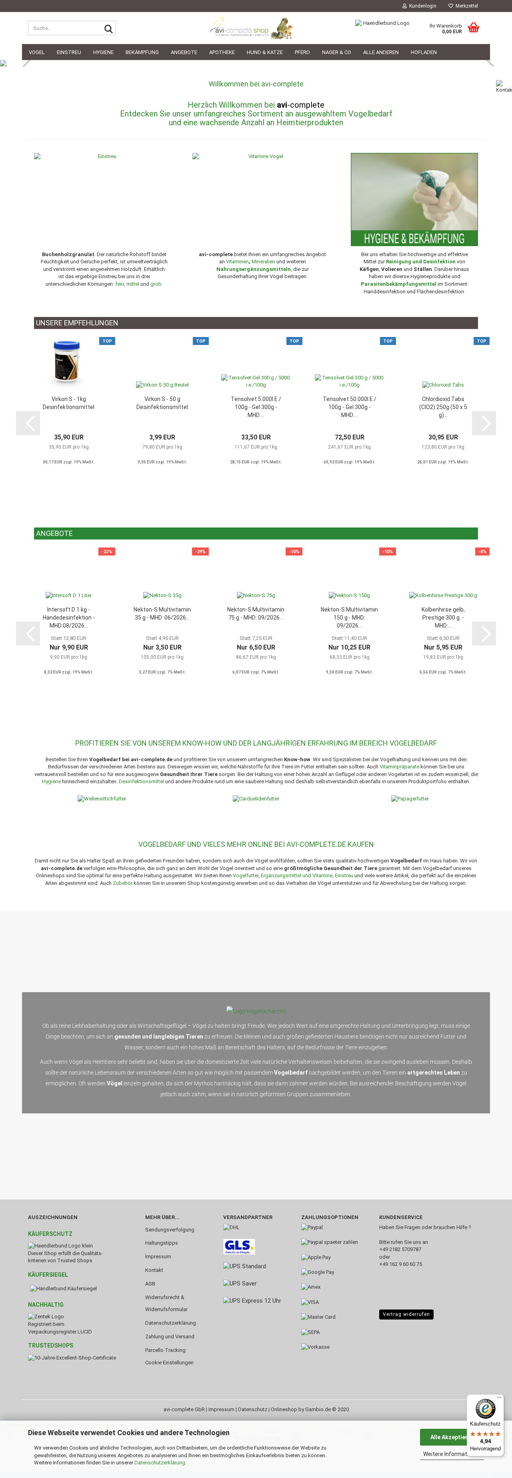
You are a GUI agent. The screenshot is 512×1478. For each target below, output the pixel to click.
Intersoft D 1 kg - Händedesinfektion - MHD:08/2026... (69, 617)
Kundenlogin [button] (421, 6)
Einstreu (69, 52)
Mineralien (263, 262)
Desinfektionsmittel (141, 781)
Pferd (302, 52)
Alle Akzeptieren (452, 1437)
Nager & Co (336, 52)
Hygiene (103, 52)
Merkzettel (465, 6)
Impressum (158, 1256)
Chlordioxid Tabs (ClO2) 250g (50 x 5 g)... (443, 407)
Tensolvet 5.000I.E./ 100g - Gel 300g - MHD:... (256, 407)
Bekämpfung (142, 52)
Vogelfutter (245, 875)
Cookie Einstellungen (169, 1363)
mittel (132, 284)
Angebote (184, 52)
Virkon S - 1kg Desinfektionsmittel (68, 403)
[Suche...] (108, 28)
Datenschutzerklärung (159, 1463)
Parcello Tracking (165, 1350)
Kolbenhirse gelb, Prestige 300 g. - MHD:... (443, 617)
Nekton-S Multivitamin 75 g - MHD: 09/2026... (255, 613)
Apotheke (222, 52)
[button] (28, 423)
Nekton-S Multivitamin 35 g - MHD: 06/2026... (162, 613)
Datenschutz (252, 1409)
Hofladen (424, 52)
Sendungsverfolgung (169, 1230)
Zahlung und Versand (169, 1337)
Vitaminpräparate (399, 767)
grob (156, 284)
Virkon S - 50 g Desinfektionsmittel (162, 403)
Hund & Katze (265, 52)
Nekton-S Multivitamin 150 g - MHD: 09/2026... (349, 617)
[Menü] (499, 1399)
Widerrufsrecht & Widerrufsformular (166, 1303)
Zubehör (122, 883)
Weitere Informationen (452, 1454)
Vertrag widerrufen (406, 1314)
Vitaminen (237, 262)
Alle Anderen (381, 52)
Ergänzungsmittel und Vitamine (296, 875)
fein (119, 284)
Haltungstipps (161, 1243)
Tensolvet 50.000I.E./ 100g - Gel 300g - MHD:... (349, 407)
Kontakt (154, 1270)
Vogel (37, 52)
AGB (150, 1284)
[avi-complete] (256, 28)
